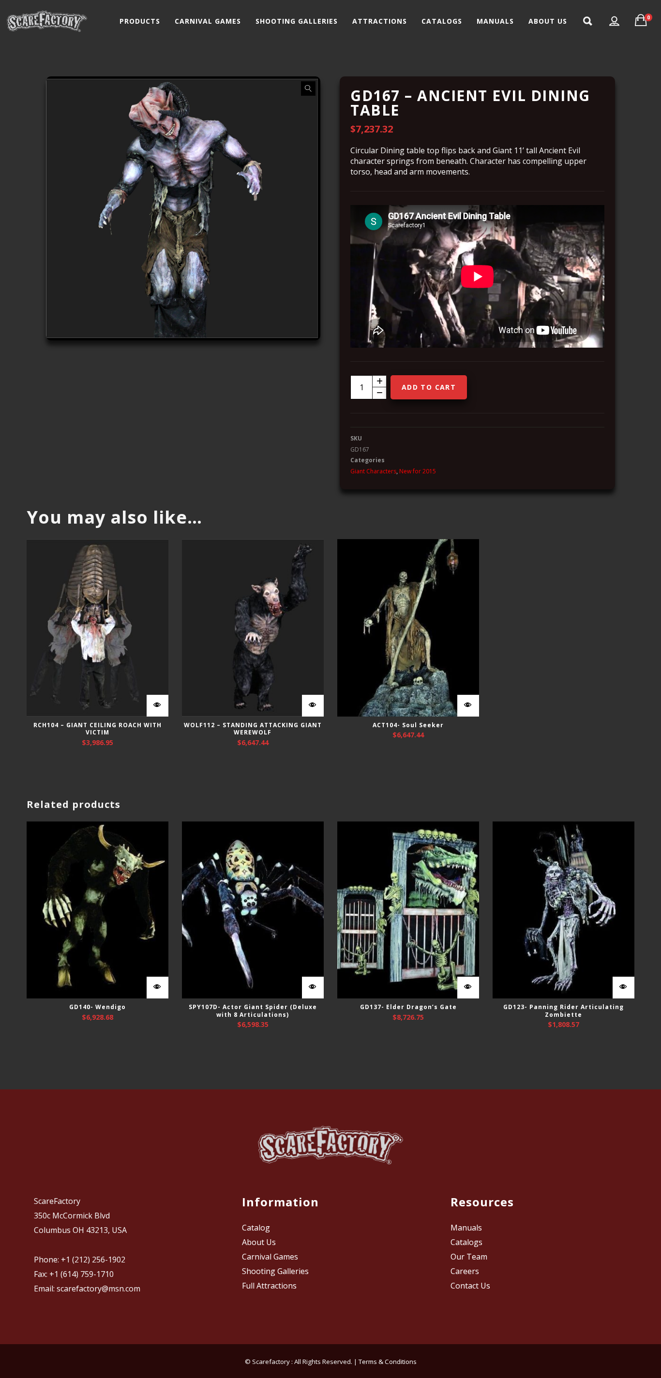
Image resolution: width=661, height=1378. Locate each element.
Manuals (466, 1227)
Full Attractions (269, 1285)
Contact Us (470, 1285)
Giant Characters (373, 471)
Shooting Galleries (275, 1271)
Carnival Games (270, 1256)
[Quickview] (157, 706)
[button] (308, 88)
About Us (259, 1242)
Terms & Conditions (388, 1361)
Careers (465, 1271)
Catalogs (466, 1242)
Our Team (469, 1256)
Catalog (256, 1227)
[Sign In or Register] (614, 21)
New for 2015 (417, 471)
